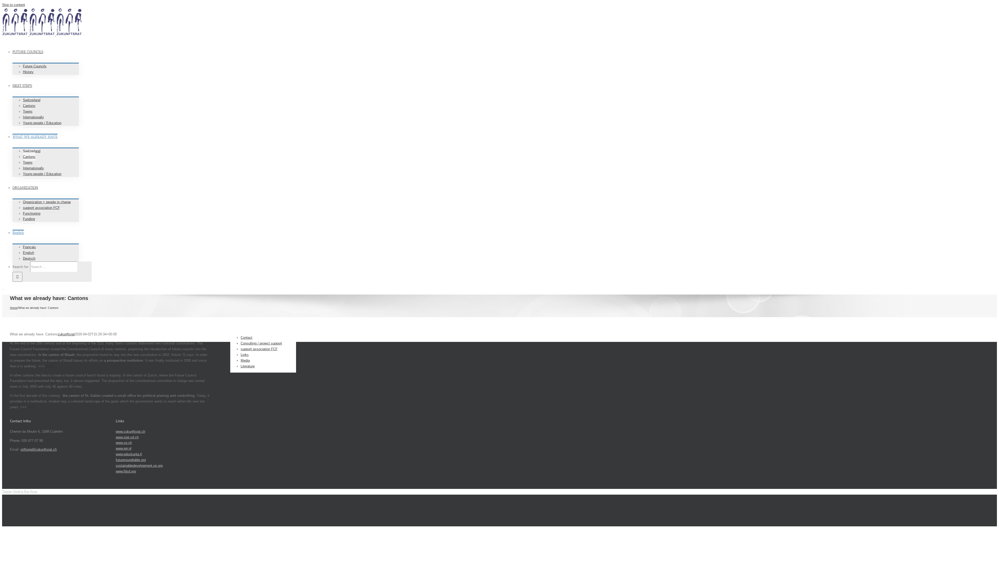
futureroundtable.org (131, 460)
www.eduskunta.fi (129, 454)
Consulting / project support (261, 343)
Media (245, 360)
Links (245, 355)
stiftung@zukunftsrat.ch (39, 449)
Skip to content (13, 5)
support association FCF (259, 349)
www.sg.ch (124, 443)
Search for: (20, 267)
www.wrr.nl (123, 448)
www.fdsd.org (126, 471)
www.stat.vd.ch (127, 437)
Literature (248, 366)
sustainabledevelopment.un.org (139, 466)
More (49, 366)
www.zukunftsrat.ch (130, 431)
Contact (246, 338)
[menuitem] (150, 58)
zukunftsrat (66, 334)
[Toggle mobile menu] (3, 288)
